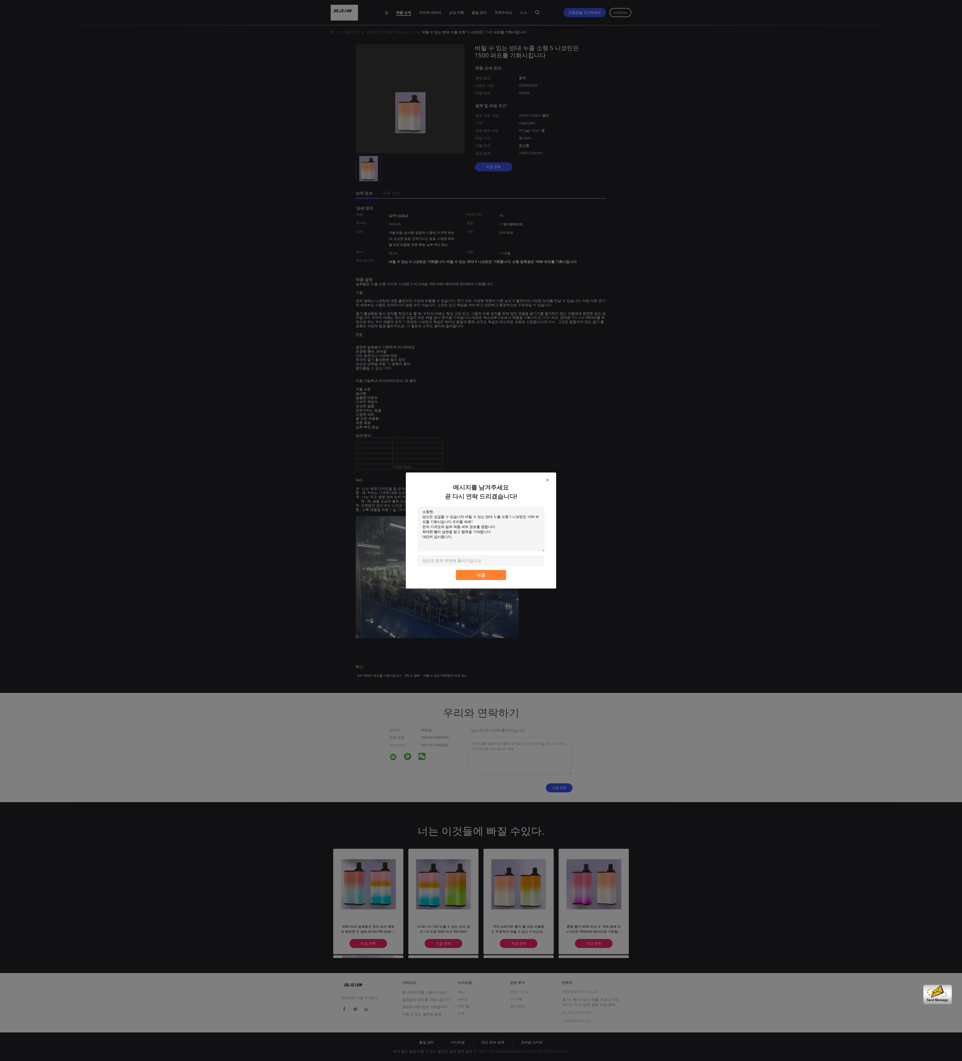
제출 (481, 575)
